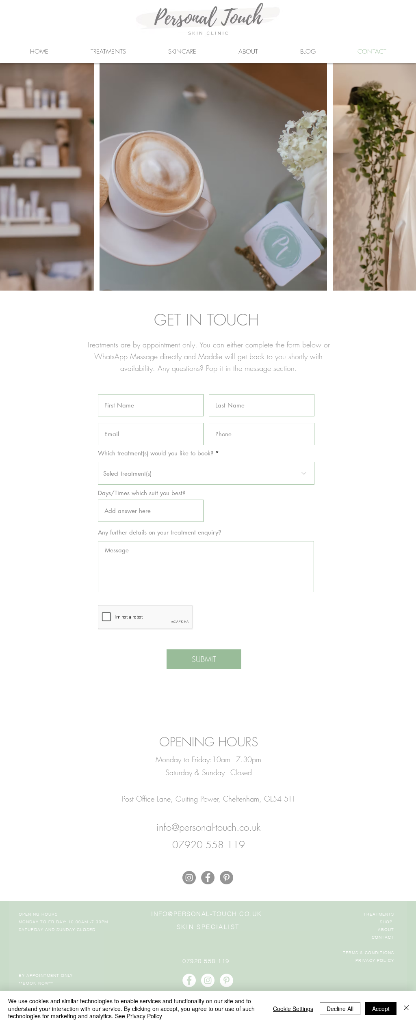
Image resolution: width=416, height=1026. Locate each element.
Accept (381, 1008)
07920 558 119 (206, 961)
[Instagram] (189, 877)
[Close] (406, 1008)
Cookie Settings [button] (293, 1008)
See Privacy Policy (138, 1016)
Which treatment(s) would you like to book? (155, 453)
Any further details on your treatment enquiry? (159, 532)
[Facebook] (207, 877)
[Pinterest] (226, 877)
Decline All (340, 1008)
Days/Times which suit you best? (141, 493)
